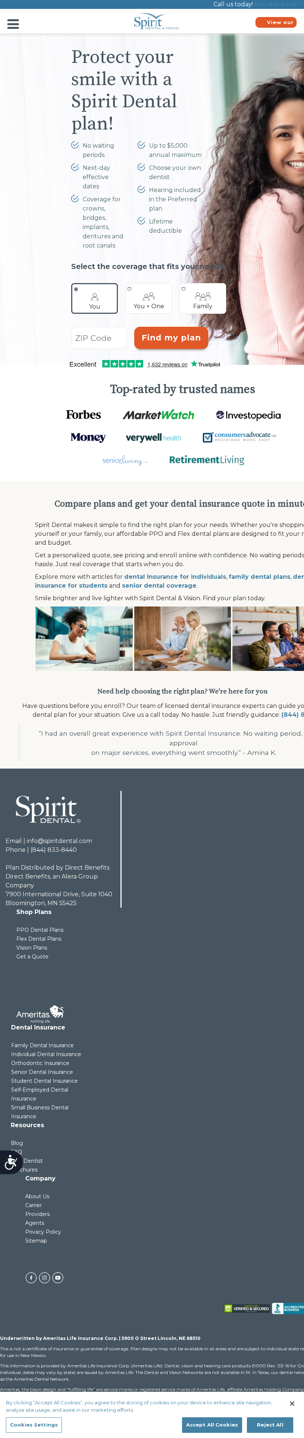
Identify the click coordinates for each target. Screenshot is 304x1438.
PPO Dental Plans (39, 930)
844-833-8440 (275, 4)
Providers (37, 1214)
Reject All (270, 1425)
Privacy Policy (43, 1232)
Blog (17, 1143)
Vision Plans (31, 947)
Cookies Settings (34, 1425)
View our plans (280, 23)
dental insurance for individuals (175, 576)
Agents (34, 1223)
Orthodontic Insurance (40, 1063)
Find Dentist (27, 1161)
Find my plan (171, 337)
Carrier (33, 1205)
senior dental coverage (159, 585)
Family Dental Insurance (42, 1045)
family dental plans (259, 576)
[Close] (292, 1403)
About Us (37, 1196)
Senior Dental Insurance (42, 1072)
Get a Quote (32, 956)
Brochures (24, 1169)
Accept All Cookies (212, 1425)
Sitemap (36, 1240)
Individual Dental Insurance (46, 1054)
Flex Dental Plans (38, 938)
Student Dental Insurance (44, 1081)
